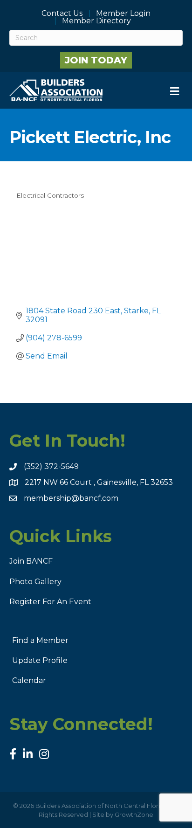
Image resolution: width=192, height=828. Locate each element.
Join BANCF (31, 561)
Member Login (123, 13)
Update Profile (40, 660)
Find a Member (40, 640)
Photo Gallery (35, 581)
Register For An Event (50, 601)
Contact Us (61, 13)
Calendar (29, 680)
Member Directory (96, 21)
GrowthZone (134, 814)
